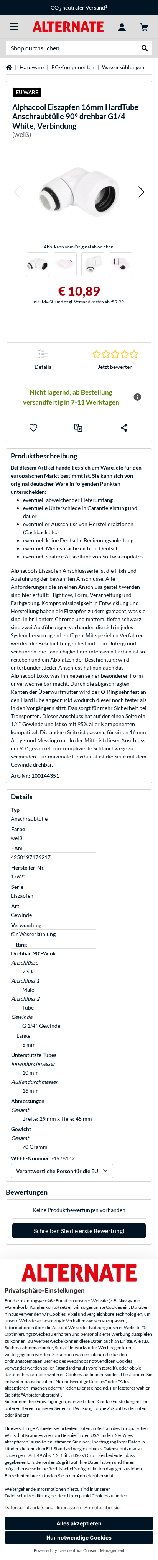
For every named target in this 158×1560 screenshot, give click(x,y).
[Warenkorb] (144, 26)
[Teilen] (124, 428)
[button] (16, 192)
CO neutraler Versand (79, 7)
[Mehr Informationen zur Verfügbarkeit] (137, 397)
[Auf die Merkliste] (33, 428)
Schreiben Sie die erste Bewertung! (79, 1230)
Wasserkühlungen (123, 67)
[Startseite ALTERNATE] (68, 26)
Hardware (32, 67)
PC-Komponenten (72, 67)
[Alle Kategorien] (14, 26)
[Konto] (122, 26)
